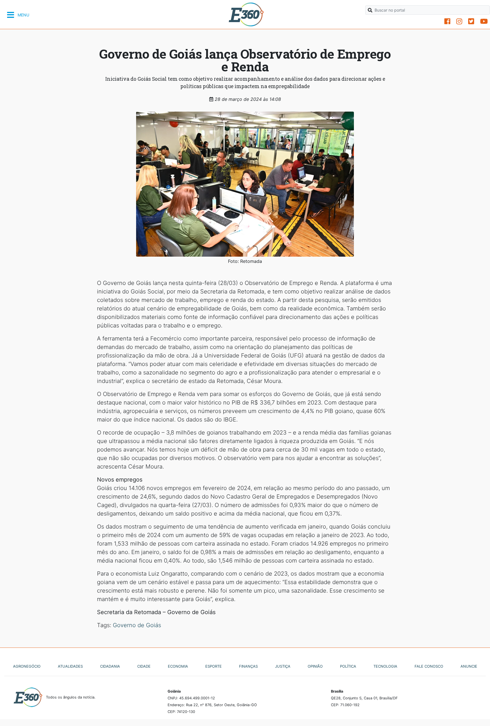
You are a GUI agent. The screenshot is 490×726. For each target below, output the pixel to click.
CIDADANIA (110, 666)
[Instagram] (459, 21)
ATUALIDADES (70, 666)
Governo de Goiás (137, 625)
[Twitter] (471, 21)
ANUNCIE (469, 666)
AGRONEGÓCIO (27, 666)
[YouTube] (484, 21)
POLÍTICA (348, 666)
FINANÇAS (248, 666)
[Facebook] (447, 21)
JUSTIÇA (282, 666)
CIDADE (144, 666)
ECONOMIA (178, 666)
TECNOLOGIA (385, 666)
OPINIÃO (315, 666)
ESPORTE (213, 666)
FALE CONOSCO (429, 666)
